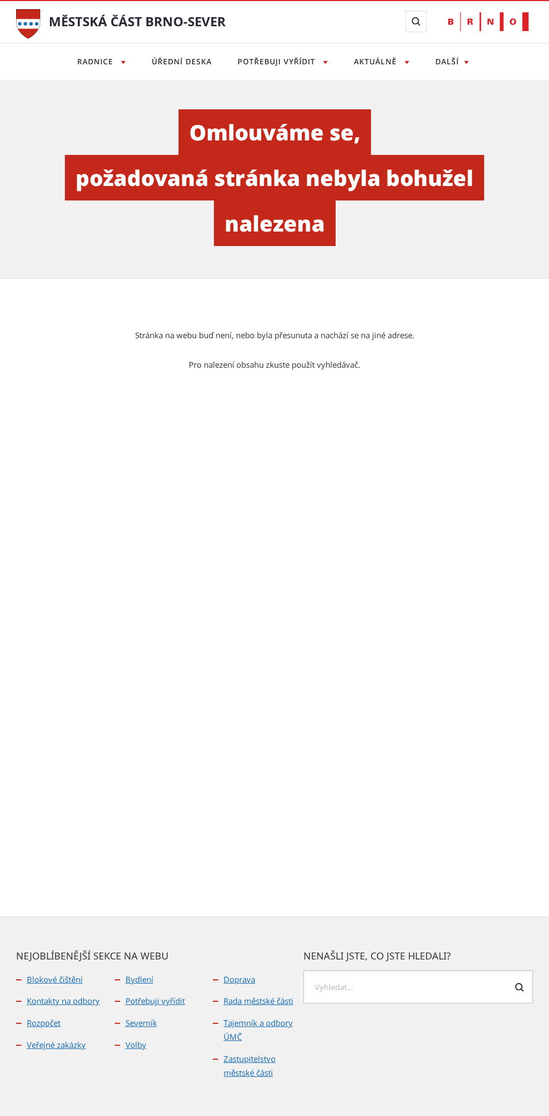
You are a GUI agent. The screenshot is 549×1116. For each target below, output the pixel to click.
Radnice (96, 61)
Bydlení (139, 979)
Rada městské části (258, 1000)
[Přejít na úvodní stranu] (28, 23)
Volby (135, 1044)
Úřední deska (182, 61)
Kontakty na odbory (63, 1000)
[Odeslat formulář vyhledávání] (519, 987)
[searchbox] (418, 986)
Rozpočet (44, 1022)
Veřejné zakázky (56, 1044)
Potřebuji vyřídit (278, 61)
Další (447, 61)
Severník (141, 1022)
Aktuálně (376, 61)
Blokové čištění (55, 979)
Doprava (239, 979)
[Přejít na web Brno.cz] (488, 21)
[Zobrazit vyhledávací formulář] (416, 21)
